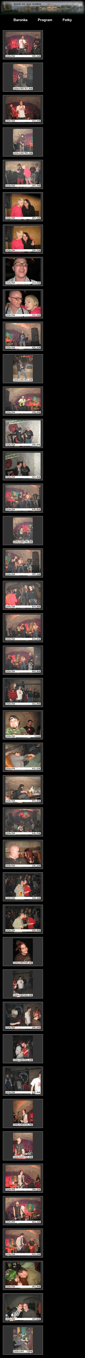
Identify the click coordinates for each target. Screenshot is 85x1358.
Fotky (67, 20)
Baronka (20, 20)
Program (45, 20)
